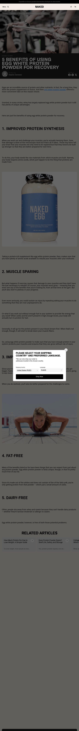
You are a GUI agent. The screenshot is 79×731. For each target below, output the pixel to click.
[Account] (71, 6)
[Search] (8, 6)
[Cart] (75, 6)
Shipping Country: (20, 367)
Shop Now (39, 377)
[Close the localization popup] (66, 349)
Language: (42, 367)
